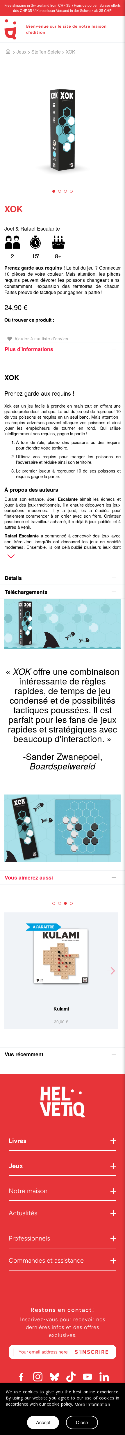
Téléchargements (26, 592)
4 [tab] (71, 191)
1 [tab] (53, 191)
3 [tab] (65, 191)
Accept (43, 1422)
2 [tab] (59, 191)
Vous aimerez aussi (29, 877)
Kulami (61, 1008)
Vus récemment (24, 1054)
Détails (13, 578)
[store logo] (10, 29)
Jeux (21, 51)
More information (92, 1404)
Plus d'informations (29, 349)
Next (110, 970)
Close (82, 1422)
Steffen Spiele (46, 51)
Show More (10, 555)
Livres (17, 1141)
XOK (70, 51)
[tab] (62, 349)
